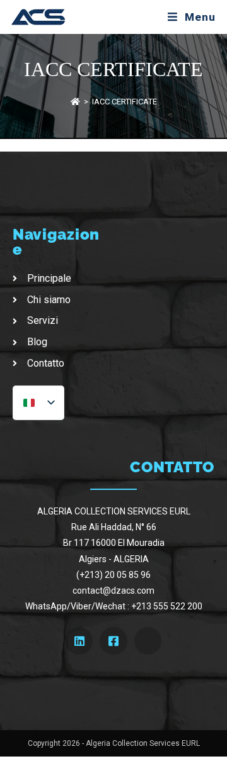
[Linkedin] (79, 640)
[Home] (75, 101)
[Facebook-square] (113, 640)
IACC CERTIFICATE (124, 101)
